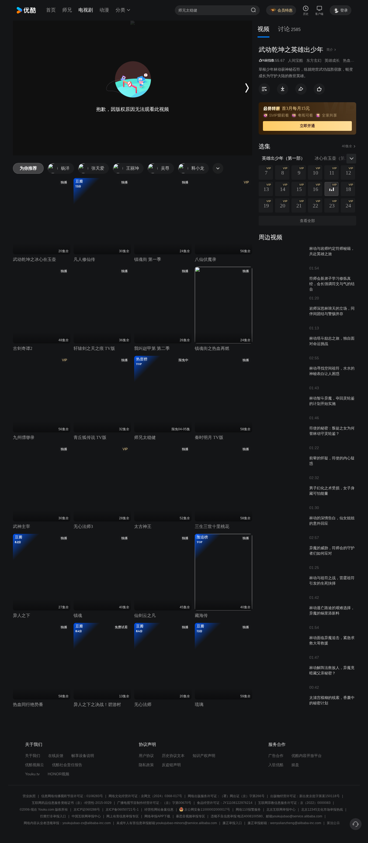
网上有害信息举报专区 (122, 816)
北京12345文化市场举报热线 (322, 809)
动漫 (104, 10)
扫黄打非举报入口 (53, 816)
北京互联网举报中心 (281, 809)
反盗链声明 (171, 765)
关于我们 (32, 755)
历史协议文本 (173, 755)
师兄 (67, 10)
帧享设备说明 (82, 755)
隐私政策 (146, 765)
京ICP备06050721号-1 (122, 809)
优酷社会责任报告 (67, 765)
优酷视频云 (34, 765)
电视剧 (85, 10)
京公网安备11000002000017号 (207, 809)
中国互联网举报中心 (86, 816)
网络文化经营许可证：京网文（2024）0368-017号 (145, 796)
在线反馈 (55, 755)
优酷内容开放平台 (306, 755)
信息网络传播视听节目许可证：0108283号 (72, 796)
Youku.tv (32, 774)
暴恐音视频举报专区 (190, 816)
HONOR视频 (58, 774)
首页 (51, 10)
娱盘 (295, 765)
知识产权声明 (204, 755)
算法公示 (333, 823)
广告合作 (275, 755)
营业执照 (29, 796)
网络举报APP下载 (157, 816)
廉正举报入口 (232, 823)
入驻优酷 (275, 765)
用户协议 (146, 755)
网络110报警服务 (248, 809)
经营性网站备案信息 (158, 809)
